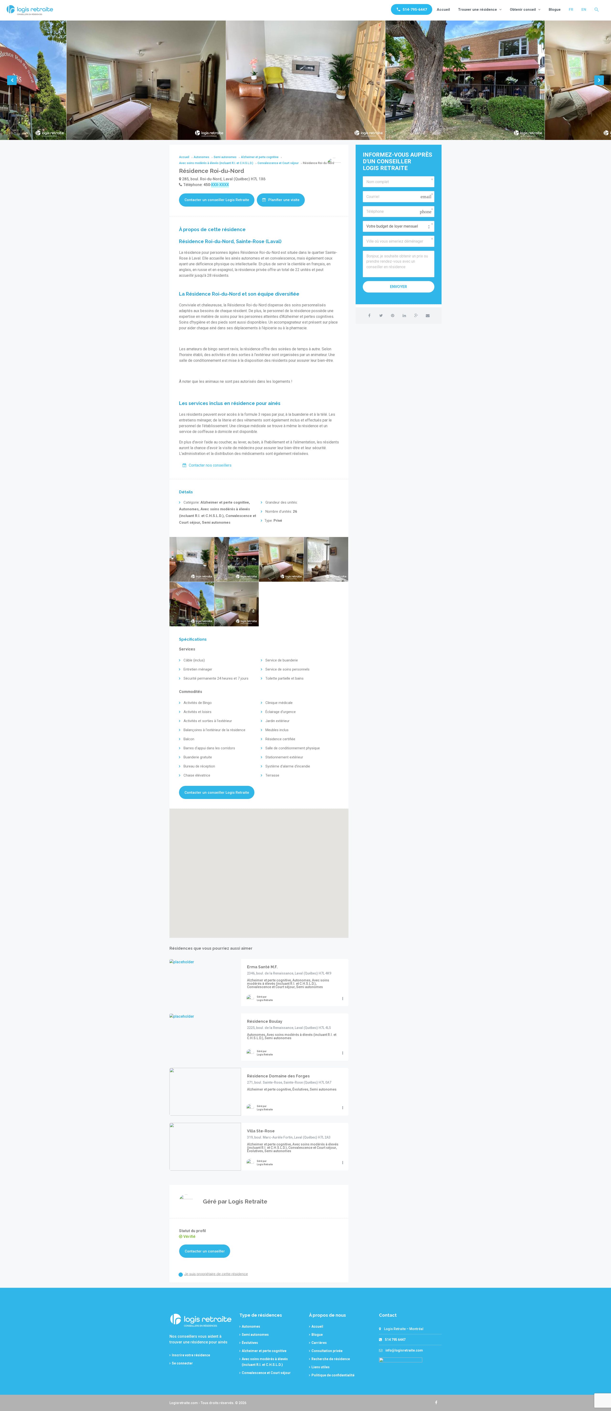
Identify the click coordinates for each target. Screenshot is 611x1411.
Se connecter (182, 1363)
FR (571, 9)
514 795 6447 (395, 1340)
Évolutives (250, 1343)
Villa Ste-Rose (261, 1131)
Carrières (319, 1343)
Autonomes (251, 1326)
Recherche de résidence (330, 1359)
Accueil (443, 9)
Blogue (555, 9)
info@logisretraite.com (404, 1350)
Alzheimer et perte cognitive (264, 1351)
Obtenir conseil (523, 9)
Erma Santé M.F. (262, 967)
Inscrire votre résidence (191, 1355)
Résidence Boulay (264, 1021)
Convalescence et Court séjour (266, 1373)
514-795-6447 (415, 9)
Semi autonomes (255, 1334)
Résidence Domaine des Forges (278, 1076)
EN (583, 9)
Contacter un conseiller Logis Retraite (216, 200)
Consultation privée (326, 1351)
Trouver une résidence (477, 9)
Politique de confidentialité (332, 1375)
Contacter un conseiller (205, 1251)
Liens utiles (320, 1367)
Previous (12, 80)
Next (599, 80)
